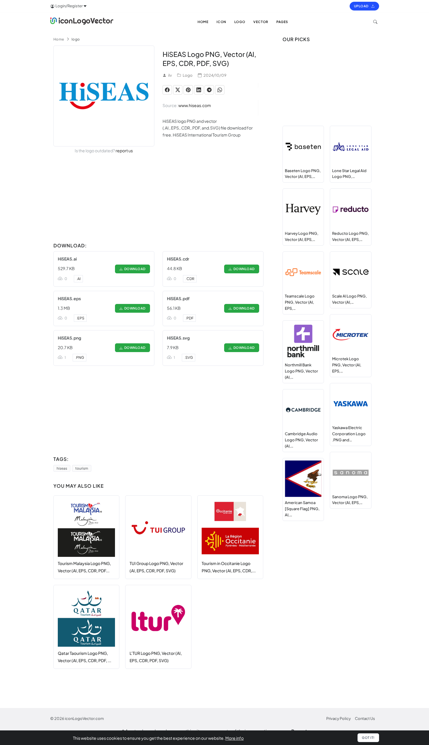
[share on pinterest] (188, 90)
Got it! (368, 737)
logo (76, 39)
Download (134, 269)
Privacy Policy (338, 718)
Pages (282, 22)
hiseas (62, 468)
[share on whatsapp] (219, 90)
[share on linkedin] (198, 90)
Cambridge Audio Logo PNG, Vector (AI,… (301, 439)
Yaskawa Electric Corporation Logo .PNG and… (349, 433)
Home (58, 39)
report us (124, 150)
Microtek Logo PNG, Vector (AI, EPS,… (346, 364)
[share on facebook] (167, 90)
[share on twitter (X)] (177, 90)
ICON (221, 22)
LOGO (239, 22)
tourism (81, 468)
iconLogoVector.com (84, 718)
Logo (188, 75)
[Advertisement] (158, 199)
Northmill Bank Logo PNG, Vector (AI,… (301, 371)
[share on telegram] (209, 90)
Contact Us (365, 718)
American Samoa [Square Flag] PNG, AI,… (302, 508)
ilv (170, 75)
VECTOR (260, 22)
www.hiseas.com (194, 105)
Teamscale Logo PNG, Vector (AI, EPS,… (300, 302)
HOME (203, 22)
